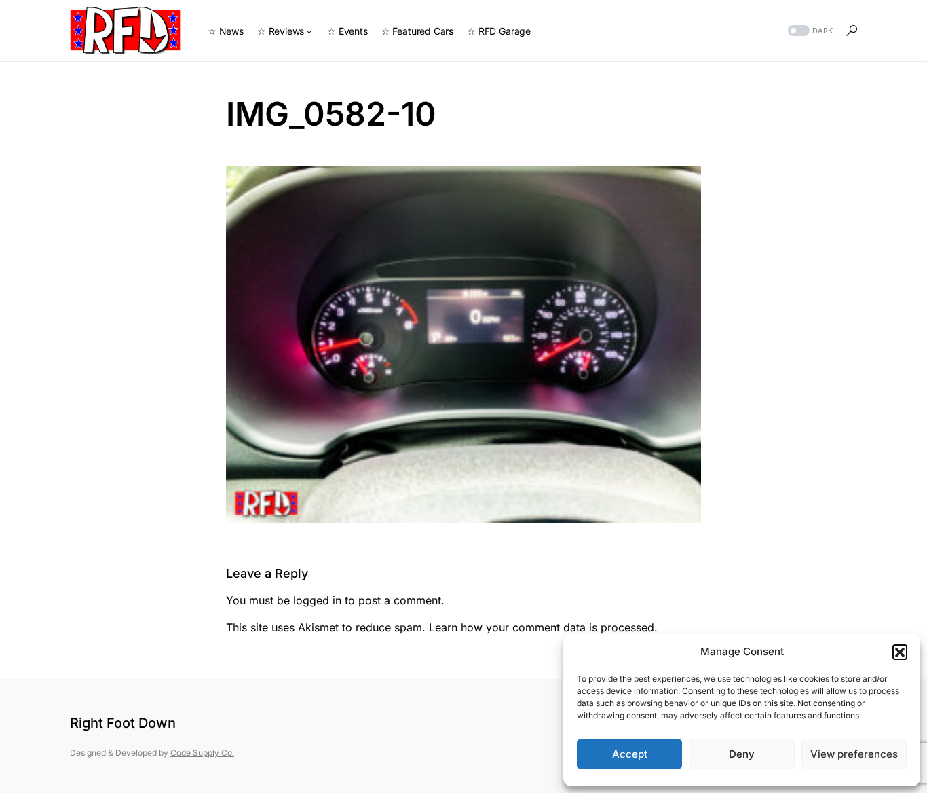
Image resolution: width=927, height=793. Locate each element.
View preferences (854, 754)
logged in (317, 600)
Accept (629, 754)
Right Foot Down (123, 723)
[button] (900, 652)
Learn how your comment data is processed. (543, 627)
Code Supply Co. (202, 753)
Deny (742, 754)
